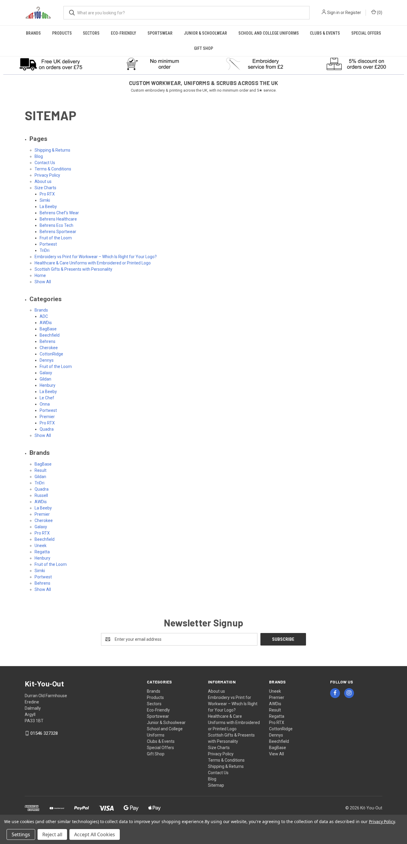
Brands (33, 33)
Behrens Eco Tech (56, 225)
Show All (43, 281)
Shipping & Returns (52, 150)
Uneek (40, 545)
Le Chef (47, 397)
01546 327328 (44, 733)
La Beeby (48, 206)
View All (276, 753)
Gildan (45, 379)
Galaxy (46, 372)
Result (40, 470)
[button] (51, 63)
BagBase (48, 328)
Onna (45, 404)
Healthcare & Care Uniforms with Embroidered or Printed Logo (93, 263)
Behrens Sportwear (58, 231)
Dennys (47, 360)
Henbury (47, 385)
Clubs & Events (325, 33)
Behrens (47, 341)
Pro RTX (47, 194)
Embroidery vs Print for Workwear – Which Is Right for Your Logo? (96, 256)
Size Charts (45, 187)
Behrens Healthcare (58, 219)
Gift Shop (203, 48)
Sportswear (160, 33)
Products (62, 33)
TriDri (44, 250)
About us (43, 181)
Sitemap (216, 785)
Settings (21, 834)
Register (353, 12)
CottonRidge (51, 354)
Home (40, 275)
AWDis (46, 322)
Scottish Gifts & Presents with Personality (73, 269)
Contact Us (45, 162)
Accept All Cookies (94, 834)
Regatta (42, 551)
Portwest (48, 244)
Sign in (333, 12)
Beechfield (50, 335)
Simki (45, 200)
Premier (47, 416)
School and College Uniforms (268, 33)
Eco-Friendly (123, 33)
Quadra (47, 429)
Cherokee (49, 347)
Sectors (91, 33)
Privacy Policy (47, 175)
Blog (39, 156)
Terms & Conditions (53, 169)
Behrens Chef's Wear (59, 212)
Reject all (52, 834)
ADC (44, 316)
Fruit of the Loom (56, 237)
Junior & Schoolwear (205, 33)
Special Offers (366, 33)
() (379, 12)
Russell (41, 495)
